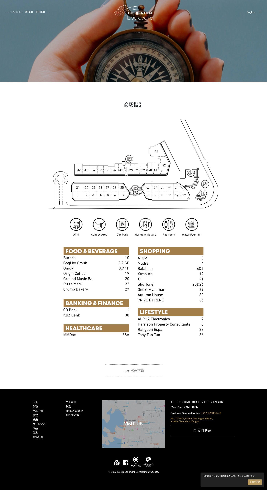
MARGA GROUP (74, 411)
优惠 (35, 433)
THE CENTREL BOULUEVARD (133, 12)
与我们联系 (202, 430)
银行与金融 (39, 424)
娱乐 (35, 420)
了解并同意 (254, 482)
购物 (35, 407)
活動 (35, 429)
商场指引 (38, 437)
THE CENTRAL (73, 415)
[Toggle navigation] (260, 12)
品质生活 (38, 411)
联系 (68, 407)
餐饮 (35, 415)
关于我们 (71, 402)
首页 (35, 402)
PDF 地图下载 (134, 370)
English (251, 12)
